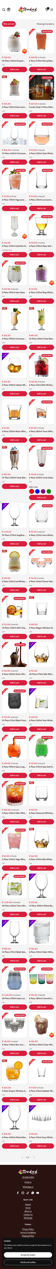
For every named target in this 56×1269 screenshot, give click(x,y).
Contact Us (28, 1214)
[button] (3, 9)
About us (28, 1211)
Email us (28, 1182)
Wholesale (28, 1218)
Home (28, 1208)
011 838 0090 (28, 1177)
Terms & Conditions (28, 1232)
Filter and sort (8, 24)
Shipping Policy (28, 1236)
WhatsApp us (28, 1187)
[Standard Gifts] (27, 9)
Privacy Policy (28, 1229)
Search (28, 1204)
